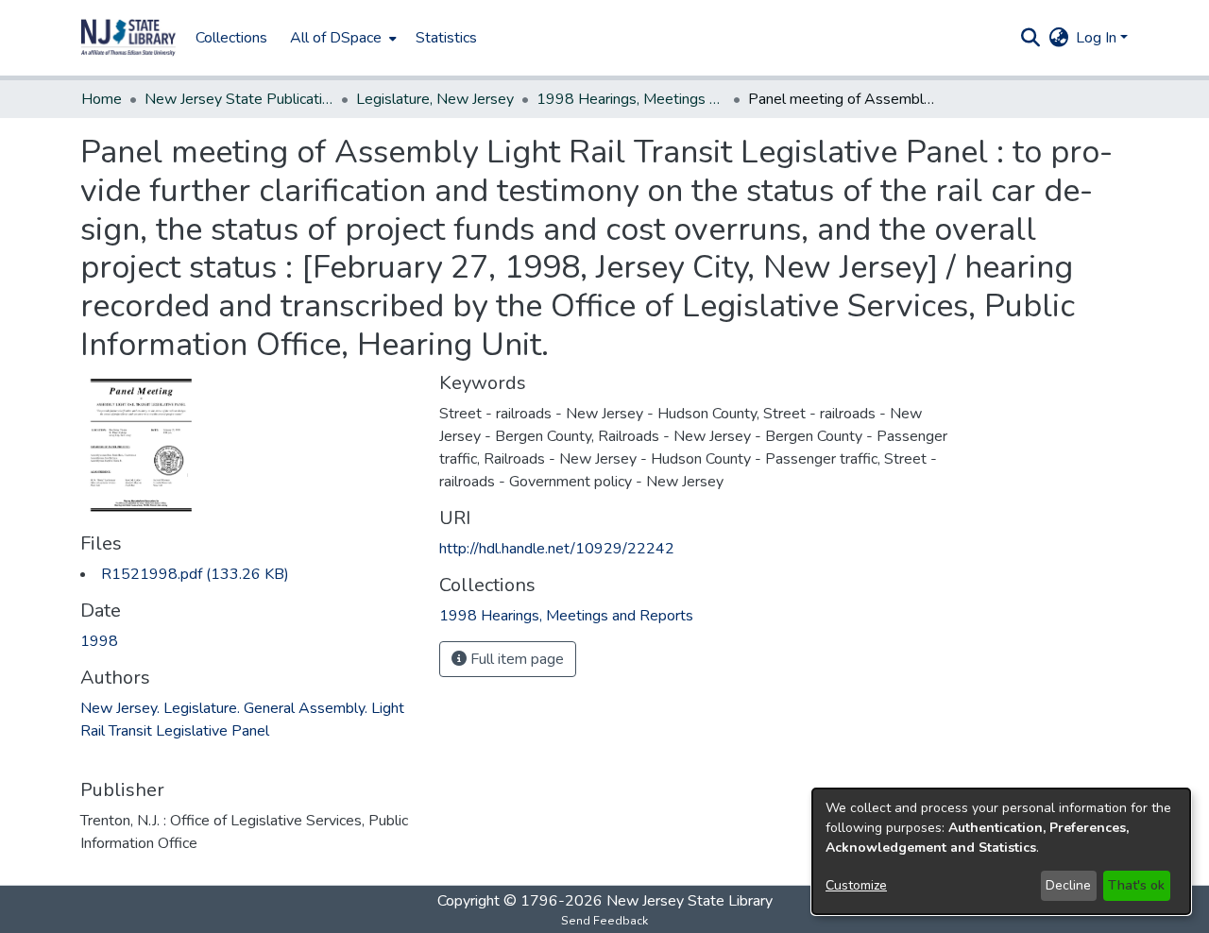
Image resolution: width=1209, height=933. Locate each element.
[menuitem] (341, 38)
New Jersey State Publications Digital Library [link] (239, 99)
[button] (128, 38)
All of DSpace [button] (336, 37)
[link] (195, 574)
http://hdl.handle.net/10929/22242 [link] (556, 548)
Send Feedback (604, 920)
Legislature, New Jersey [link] (435, 99)
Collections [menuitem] (231, 37)
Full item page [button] (515, 659)
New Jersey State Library (689, 901)
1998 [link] (99, 641)
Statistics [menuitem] (446, 37)
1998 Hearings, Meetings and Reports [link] (630, 99)
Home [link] (101, 99)
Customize (856, 885)
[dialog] (1001, 851)
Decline (1068, 885)
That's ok (1136, 885)
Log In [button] (1098, 37)
